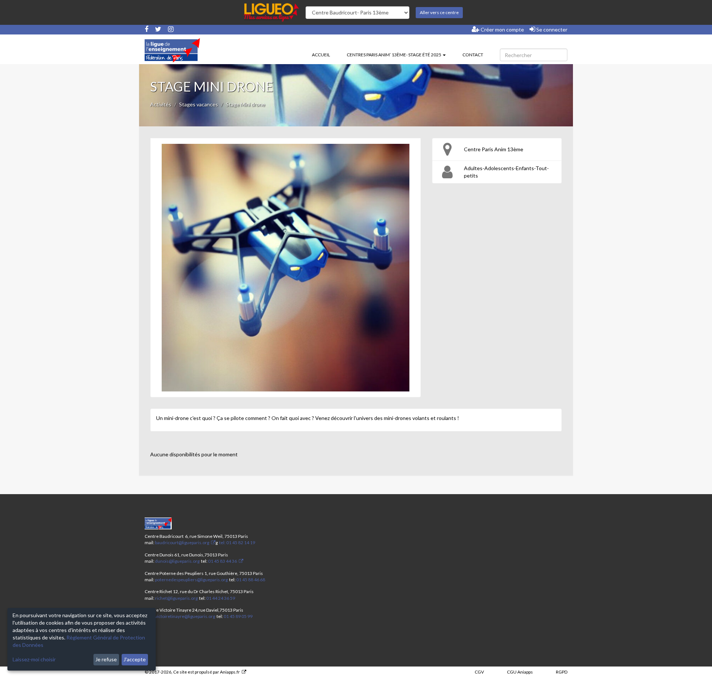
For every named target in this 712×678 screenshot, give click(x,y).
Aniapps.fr (230, 672)
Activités (160, 104)
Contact (472, 54)
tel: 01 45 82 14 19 (236, 542)
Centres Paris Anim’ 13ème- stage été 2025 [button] (394, 54)
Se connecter (551, 29)
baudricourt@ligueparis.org (182, 542)
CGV (479, 672)
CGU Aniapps (520, 672)
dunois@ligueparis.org (177, 561)
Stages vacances (198, 104)
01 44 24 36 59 (220, 598)
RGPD (561, 672)
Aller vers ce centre (439, 12)
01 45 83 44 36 (222, 561)
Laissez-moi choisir (34, 659)
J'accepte (134, 659)
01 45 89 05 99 (238, 616)
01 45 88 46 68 (250, 579)
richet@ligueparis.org (176, 598)
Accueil (321, 54)
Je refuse (106, 659)
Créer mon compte (501, 29)
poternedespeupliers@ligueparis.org (191, 579)
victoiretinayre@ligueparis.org (185, 616)
